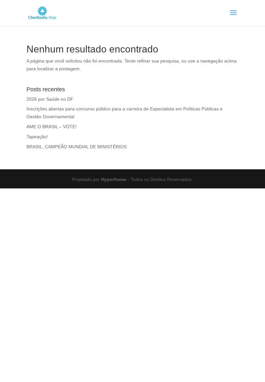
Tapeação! (37, 136)
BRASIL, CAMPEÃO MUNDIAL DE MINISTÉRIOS (76, 146)
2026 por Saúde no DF (49, 99)
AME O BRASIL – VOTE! (51, 126)
